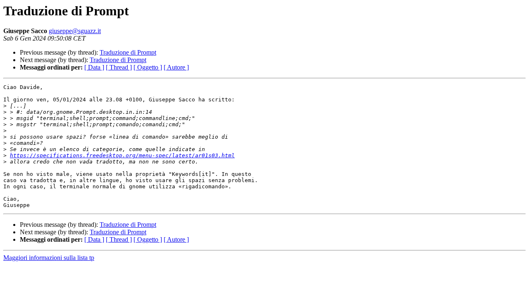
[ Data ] (94, 67)
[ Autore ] (176, 67)
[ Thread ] (119, 67)
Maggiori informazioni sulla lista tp (48, 257)
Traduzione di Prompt (128, 52)
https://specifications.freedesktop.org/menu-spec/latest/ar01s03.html (122, 155)
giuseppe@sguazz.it (75, 30)
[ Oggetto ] (147, 67)
